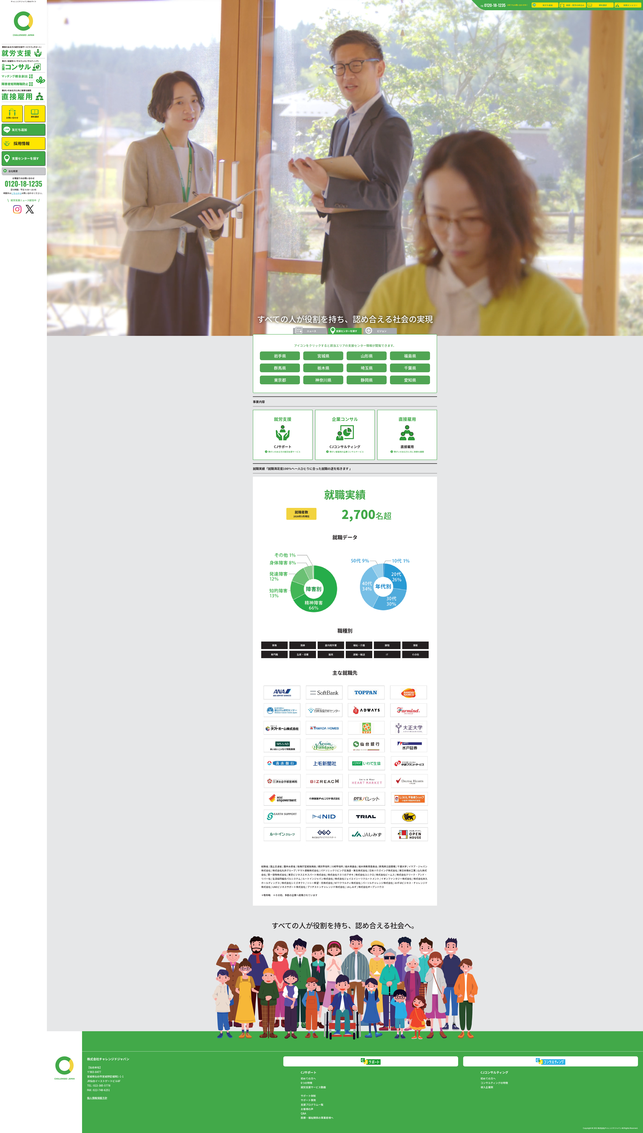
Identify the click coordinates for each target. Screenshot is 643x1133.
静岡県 (367, 380)
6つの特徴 (306, 1083)
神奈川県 (323, 380)
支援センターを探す (346, 331)
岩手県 (280, 356)
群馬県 (280, 368)
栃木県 (323, 368)
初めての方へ (308, 1078)
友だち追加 (548, 5)
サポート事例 (308, 1100)
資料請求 (603, 5)
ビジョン (381, 331)
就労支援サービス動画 (313, 1087)
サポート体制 (308, 1095)
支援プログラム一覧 (312, 1104)
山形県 (367, 356)
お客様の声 (307, 1109)
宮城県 (323, 356)
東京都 (280, 380)
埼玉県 (367, 368)
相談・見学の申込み (575, 5)
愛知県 (410, 380)
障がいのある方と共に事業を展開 (409, 451)
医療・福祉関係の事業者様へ (317, 1117)
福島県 (410, 356)
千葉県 (410, 368)
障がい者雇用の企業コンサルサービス (347, 451)
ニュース (311, 331)
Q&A (303, 1113)
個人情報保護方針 (97, 1098)
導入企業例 (487, 1087)
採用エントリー (630, 5)
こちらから (16, 193)
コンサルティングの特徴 (494, 1083)
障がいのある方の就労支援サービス (284, 451)
